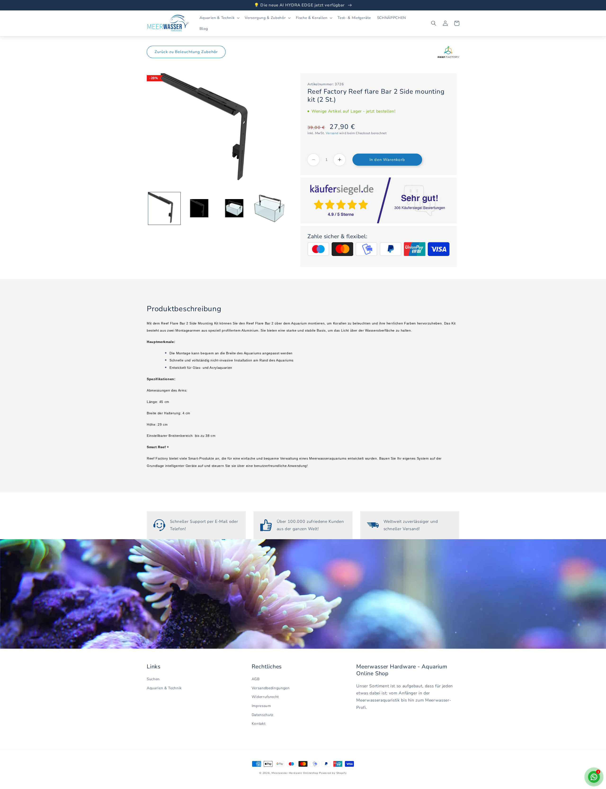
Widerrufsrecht (265, 696)
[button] (219, 17)
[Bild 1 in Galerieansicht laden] (164, 208)
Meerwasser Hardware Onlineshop (295, 773)
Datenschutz (262, 714)
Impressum (261, 705)
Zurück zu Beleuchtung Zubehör (186, 52)
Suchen (153, 678)
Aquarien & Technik (164, 687)
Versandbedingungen (271, 687)
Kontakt (259, 723)
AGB (256, 678)
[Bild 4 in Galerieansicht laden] (269, 208)
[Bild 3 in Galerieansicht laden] (234, 208)
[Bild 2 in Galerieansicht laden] (199, 208)
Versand (332, 133)
